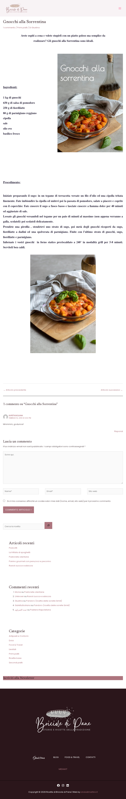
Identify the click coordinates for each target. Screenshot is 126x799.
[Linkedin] (67, 785)
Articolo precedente (14, 390)
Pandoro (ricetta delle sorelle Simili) (44, 601)
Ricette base (15, 658)
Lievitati (12, 649)
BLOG (56, 757)
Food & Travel (16, 645)
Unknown (19, 596)
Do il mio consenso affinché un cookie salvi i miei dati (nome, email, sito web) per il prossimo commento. (59, 501)
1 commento (9, 27)
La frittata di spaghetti (19, 552)
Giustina (19, 601)
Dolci (11, 640)
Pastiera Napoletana (40, 609)
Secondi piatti (16, 662)
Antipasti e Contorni (18, 636)
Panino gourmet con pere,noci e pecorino (30, 561)
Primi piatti (22, 27)
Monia (18, 592)
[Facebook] (58, 785)
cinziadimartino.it (89, 792)
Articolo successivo (112, 390)
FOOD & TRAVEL (72, 757)
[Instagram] (63, 785)
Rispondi (118, 431)
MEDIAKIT (63, 769)
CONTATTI (90, 757)
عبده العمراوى (21, 609)
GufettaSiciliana (16, 415)
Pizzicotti (13, 548)
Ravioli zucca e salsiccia (21, 565)
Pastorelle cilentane (19, 557)
